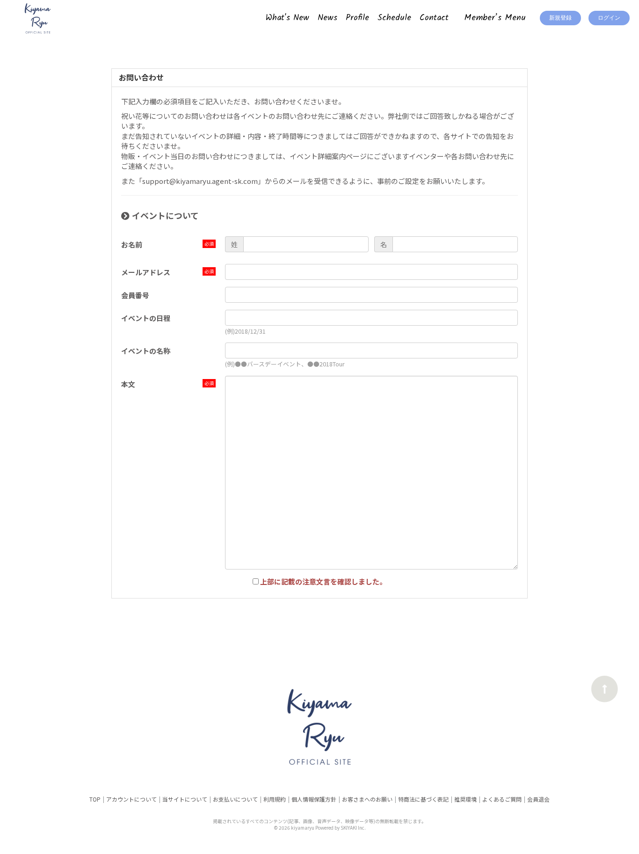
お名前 (131, 244)
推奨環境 (465, 799)
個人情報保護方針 (313, 799)
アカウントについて (131, 799)
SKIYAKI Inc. (353, 827)
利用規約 (274, 799)
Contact (434, 18)
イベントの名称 (145, 351)
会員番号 (135, 295)
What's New (287, 18)
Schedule (394, 18)
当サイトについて (184, 799)
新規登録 (560, 18)
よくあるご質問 (502, 799)
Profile (357, 18)
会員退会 (538, 799)
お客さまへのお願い (367, 799)
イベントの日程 (145, 318)
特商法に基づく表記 (423, 799)
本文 (128, 384)
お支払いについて (235, 799)
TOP (95, 799)
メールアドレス (145, 272)
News (327, 18)
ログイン (609, 18)
